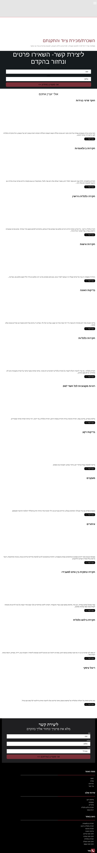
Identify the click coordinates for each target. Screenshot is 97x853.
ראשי (92, 778)
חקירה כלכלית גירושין (87, 826)
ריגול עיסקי (90, 810)
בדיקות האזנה (89, 831)
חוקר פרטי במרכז (88, 836)
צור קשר (91, 786)
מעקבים (91, 802)
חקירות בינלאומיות (88, 823)
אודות (92, 781)
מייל (89, 748)
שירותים (91, 784)
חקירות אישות (89, 829)
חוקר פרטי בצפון (89, 844)
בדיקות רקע (90, 800)
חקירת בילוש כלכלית (87, 807)
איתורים (91, 805)
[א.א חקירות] (81, 8)
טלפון (48, 76)
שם (48, 68)
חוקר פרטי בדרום (88, 834)
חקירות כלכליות (89, 839)
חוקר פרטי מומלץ (88, 841)
